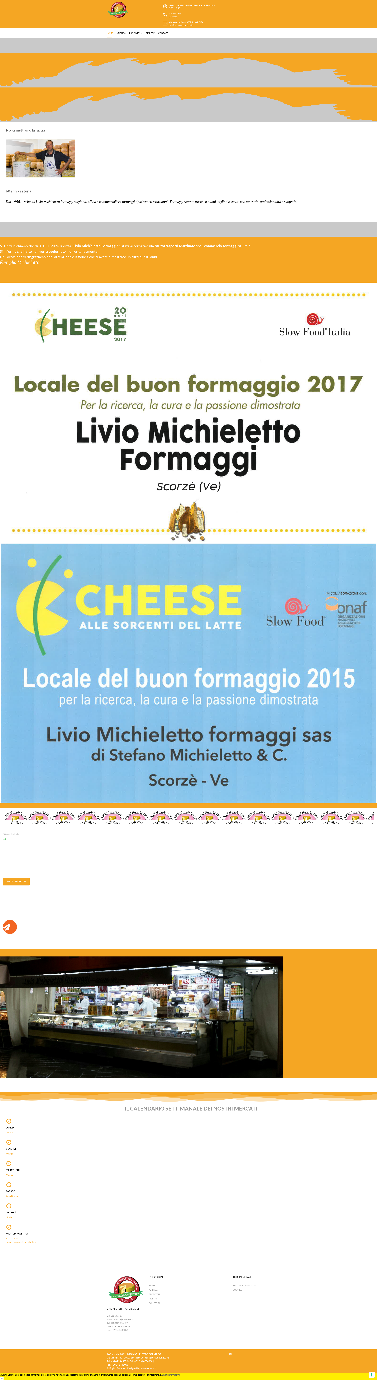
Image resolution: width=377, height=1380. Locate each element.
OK (2, 1378)
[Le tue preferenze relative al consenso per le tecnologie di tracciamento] (372, 1375)
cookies (237, 1290)
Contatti (163, 33)
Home (110, 33)
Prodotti (134, 33)
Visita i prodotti (16, 881)
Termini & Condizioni (245, 1285)
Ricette (150, 33)
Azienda (121, 33)
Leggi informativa (171, 1374)
